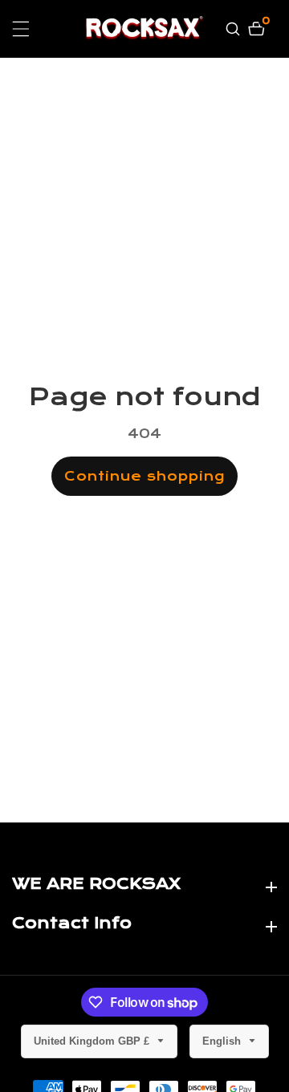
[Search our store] (235, 29)
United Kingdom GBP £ (93, 1041)
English (223, 1041)
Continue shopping (144, 476)
